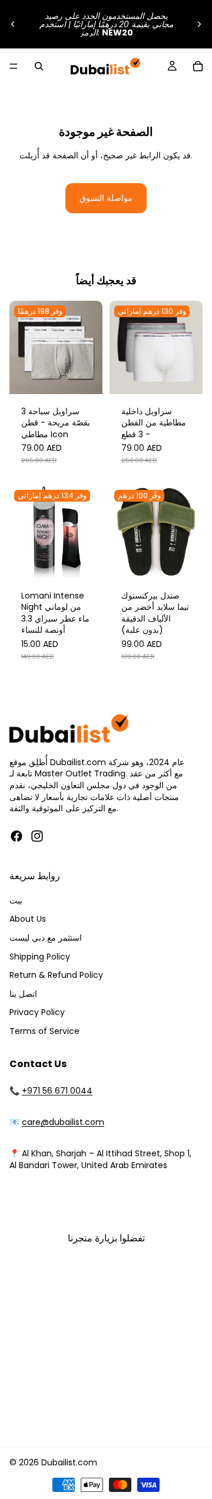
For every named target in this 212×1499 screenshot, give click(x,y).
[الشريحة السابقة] (13, 24)
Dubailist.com (69, 1462)
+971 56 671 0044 (57, 1091)
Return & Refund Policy (56, 975)
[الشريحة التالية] (199, 24)
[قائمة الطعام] (13, 66)
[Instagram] (37, 836)
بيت (15, 900)
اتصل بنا (23, 994)
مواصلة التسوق (106, 198)
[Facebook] (16, 836)
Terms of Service (44, 1031)
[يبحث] (39, 66)
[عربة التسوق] (198, 66)
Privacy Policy (37, 1012)
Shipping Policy (39, 957)
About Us (27, 919)
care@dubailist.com (63, 1122)
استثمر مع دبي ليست (45, 938)
